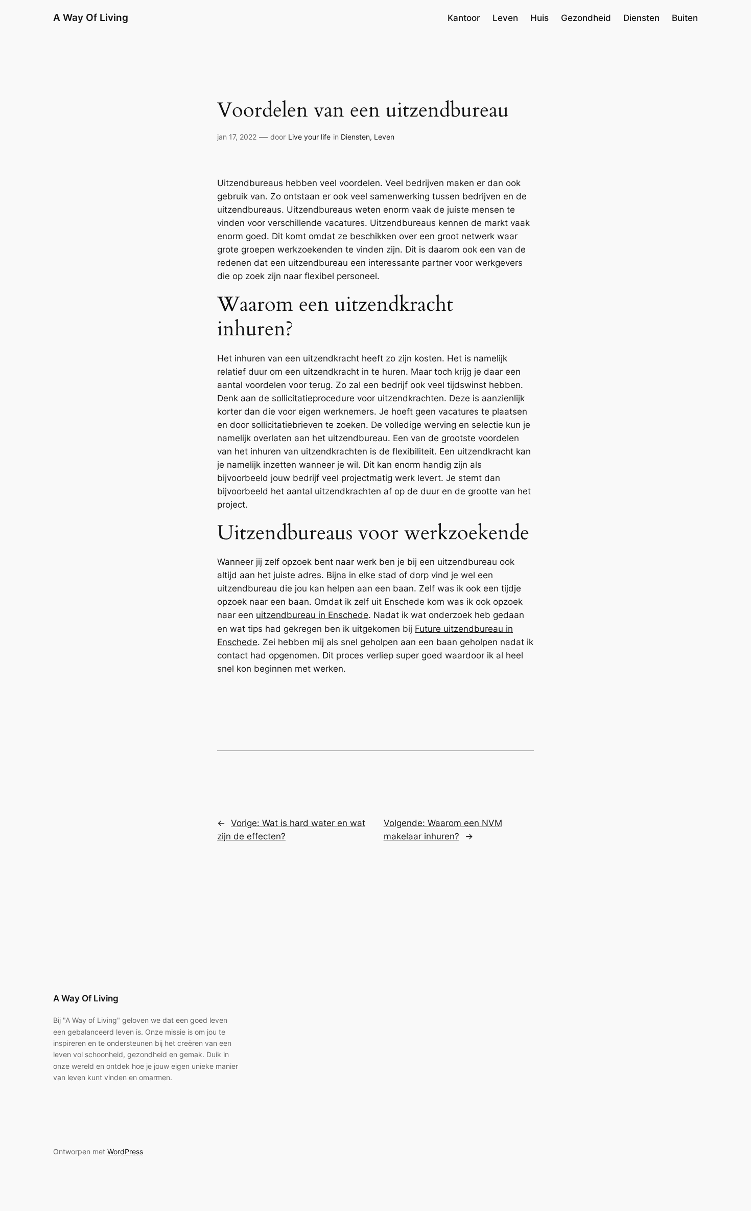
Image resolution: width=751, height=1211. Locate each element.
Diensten (355, 136)
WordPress (125, 1151)
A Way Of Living (90, 17)
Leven (384, 136)
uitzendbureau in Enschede (312, 615)
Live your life (309, 136)
